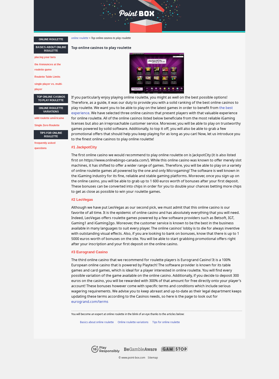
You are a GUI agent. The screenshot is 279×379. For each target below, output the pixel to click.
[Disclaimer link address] (140, 350)
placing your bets (45, 57)
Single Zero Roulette (47, 125)
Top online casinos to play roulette (51, 98)
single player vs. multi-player (48, 86)
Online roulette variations (133, 322)
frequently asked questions (44, 145)
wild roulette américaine (49, 118)
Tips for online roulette (166, 322)
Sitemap (153, 357)
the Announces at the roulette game (47, 67)
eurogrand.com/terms (89, 301)
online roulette (51, 39)
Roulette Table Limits (47, 76)
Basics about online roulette (97, 322)
